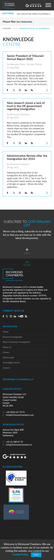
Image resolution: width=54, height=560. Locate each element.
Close (36, 555)
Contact (6, 367)
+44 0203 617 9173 (14, 412)
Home (14, 28)
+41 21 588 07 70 (13, 441)
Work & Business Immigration (16, 342)
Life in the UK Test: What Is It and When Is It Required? (34, 14)
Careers (6, 352)
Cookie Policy (20, 554)
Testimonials (8, 357)
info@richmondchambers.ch (17, 444)
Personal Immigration (12, 336)
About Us (7, 347)
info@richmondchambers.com (18, 415)
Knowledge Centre (11, 362)
